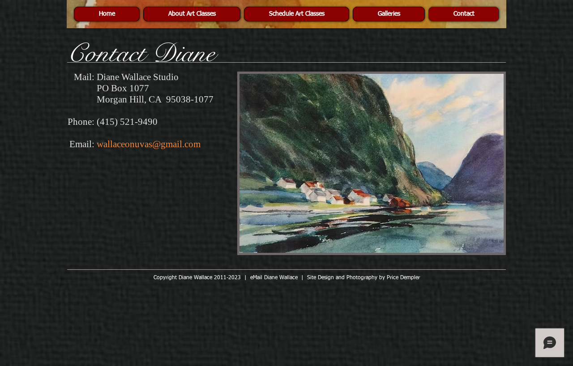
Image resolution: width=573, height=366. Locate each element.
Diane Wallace (281, 278)
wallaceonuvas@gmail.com (149, 144)
